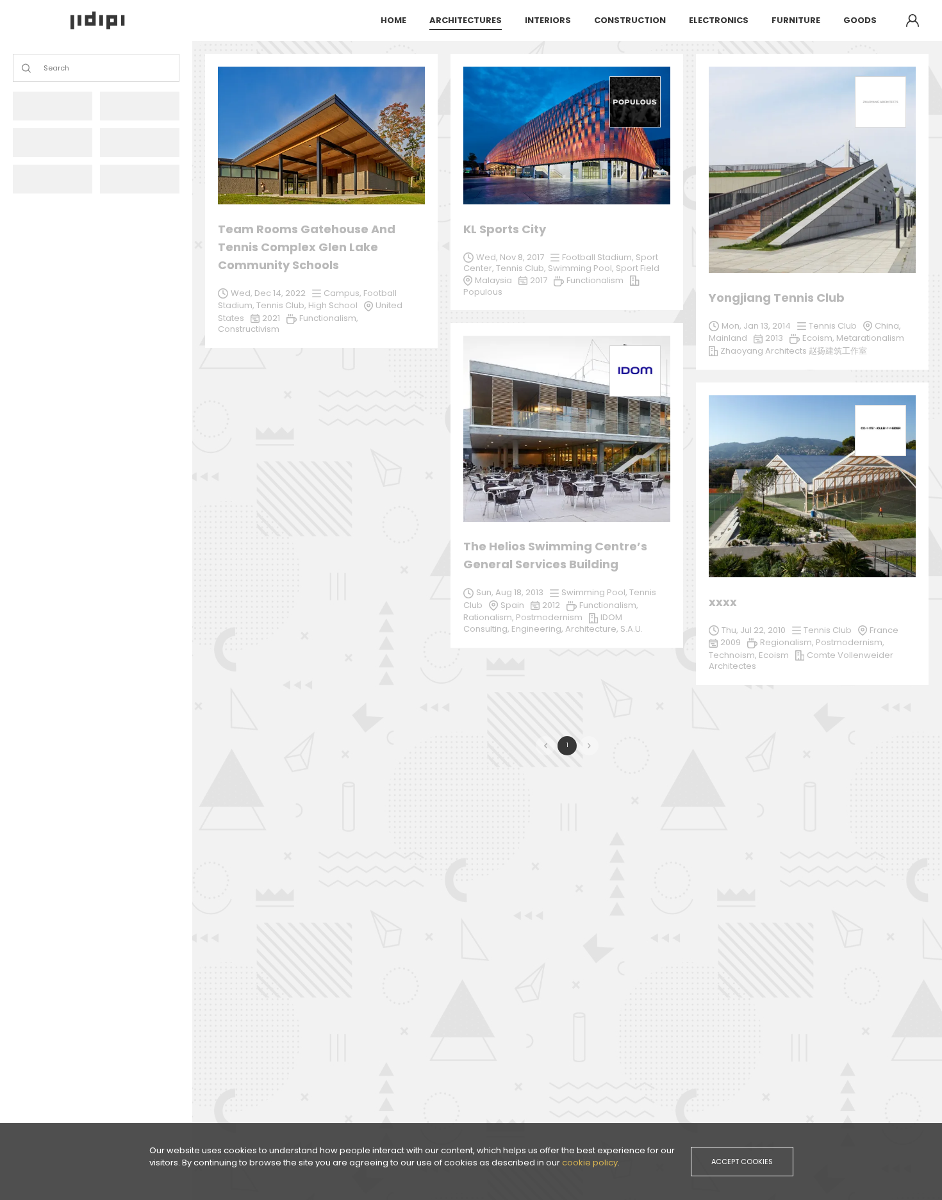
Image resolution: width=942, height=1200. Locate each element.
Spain (512, 605)
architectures (465, 20)
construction (630, 20)
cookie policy (590, 1162)
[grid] (567, 376)
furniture (796, 20)
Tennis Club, (282, 305)
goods (860, 20)
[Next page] (589, 745)
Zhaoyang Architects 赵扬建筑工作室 (793, 351)
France (884, 630)
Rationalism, (489, 617)
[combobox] (44, 68)
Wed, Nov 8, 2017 (510, 257)
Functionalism (595, 280)
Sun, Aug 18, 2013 (509, 592)
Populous (482, 292)
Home (393, 20)
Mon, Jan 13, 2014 (756, 326)
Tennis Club (828, 630)
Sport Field (637, 268)
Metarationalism (870, 338)
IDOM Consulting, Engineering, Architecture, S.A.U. (553, 623)
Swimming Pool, (595, 592)
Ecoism (774, 655)
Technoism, (734, 655)
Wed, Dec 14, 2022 (268, 293)
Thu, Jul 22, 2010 (754, 630)
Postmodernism (549, 617)
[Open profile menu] (912, 20)
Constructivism (248, 329)
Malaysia (493, 280)
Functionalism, (608, 605)
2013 (774, 338)
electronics (718, 20)
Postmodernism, (850, 642)
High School (333, 305)
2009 (730, 642)
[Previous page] (545, 745)
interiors (548, 20)
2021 (271, 318)
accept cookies (742, 1161)
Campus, (343, 293)
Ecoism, (819, 338)
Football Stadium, (599, 257)
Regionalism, (788, 642)
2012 (551, 605)
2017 (538, 280)
